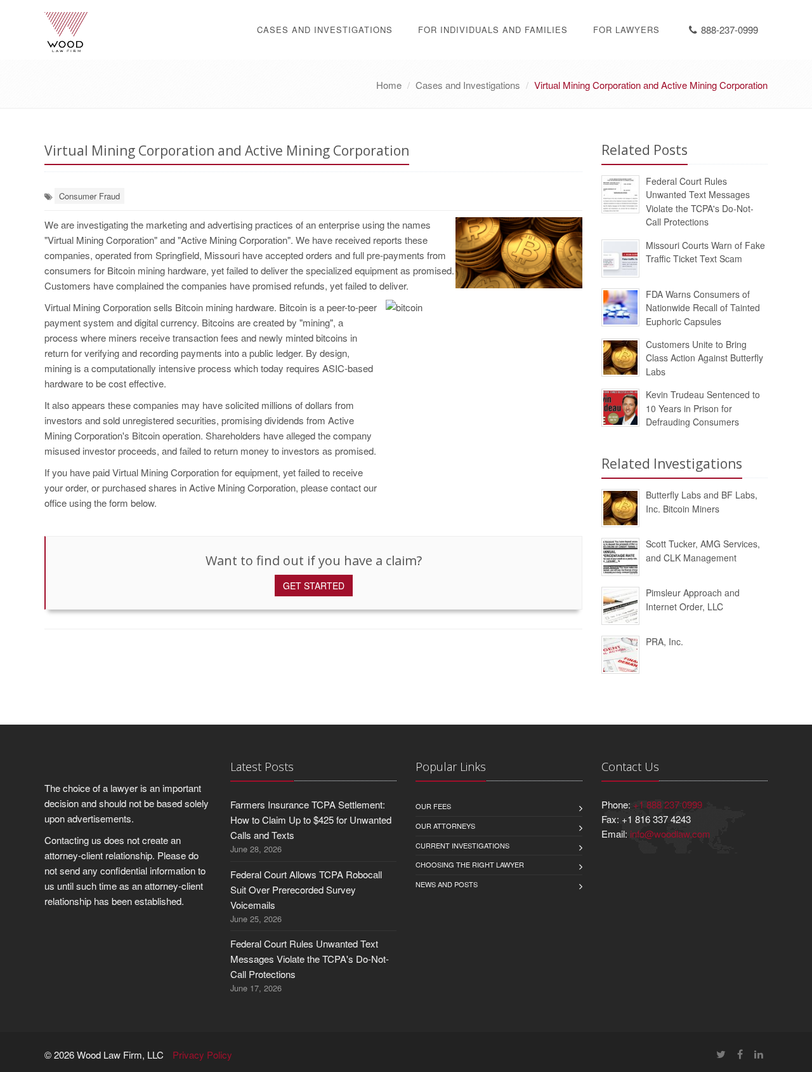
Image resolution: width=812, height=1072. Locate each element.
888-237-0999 (729, 29)
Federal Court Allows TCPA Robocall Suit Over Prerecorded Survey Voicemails (306, 889)
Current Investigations (462, 845)
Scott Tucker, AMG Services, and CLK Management (703, 550)
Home (389, 84)
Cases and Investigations (325, 29)
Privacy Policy (202, 1054)
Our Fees (433, 806)
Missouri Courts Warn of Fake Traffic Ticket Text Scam (705, 252)
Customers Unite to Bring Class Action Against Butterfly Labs (704, 358)
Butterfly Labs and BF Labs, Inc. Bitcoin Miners (701, 501)
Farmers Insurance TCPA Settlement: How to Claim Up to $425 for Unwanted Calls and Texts (310, 819)
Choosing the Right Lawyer (470, 864)
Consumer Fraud (89, 196)
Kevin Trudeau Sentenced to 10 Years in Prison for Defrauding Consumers (703, 408)
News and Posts (447, 884)
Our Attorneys (445, 826)
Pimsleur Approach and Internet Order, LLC (693, 599)
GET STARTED (313, 585)
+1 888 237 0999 (667, 804)
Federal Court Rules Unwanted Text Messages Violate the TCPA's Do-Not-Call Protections (700, 201)
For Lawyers (626, 29)
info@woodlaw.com (670, 833)
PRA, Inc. (664, 641)
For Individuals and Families (493, 29)
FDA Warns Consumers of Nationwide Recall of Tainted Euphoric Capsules (703, 308)
